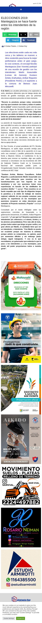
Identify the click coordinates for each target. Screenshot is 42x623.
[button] (21, 9)
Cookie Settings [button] (9, 618)
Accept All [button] (20, 618)
